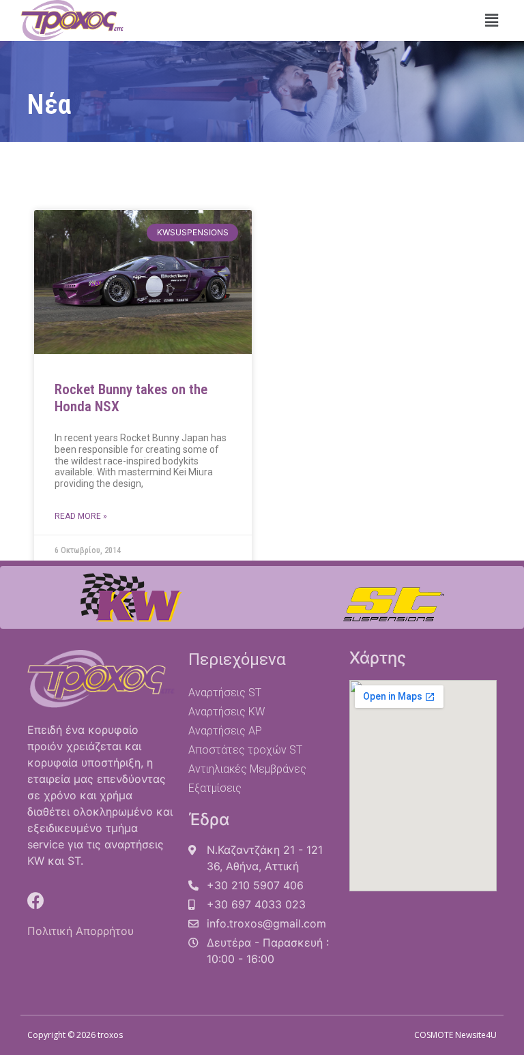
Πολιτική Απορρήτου (80, 931)
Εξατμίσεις (215, 788)
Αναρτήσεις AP (225, 730)
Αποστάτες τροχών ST (245, 749)
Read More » (81, 516)
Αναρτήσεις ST (224, 692)
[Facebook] (35, 900)
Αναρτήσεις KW (226, 711)
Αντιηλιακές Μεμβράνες (247, 768)
